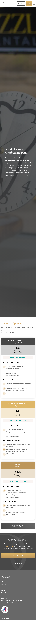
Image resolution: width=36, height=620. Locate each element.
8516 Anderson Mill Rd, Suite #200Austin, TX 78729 (13, 602)
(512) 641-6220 (8, 546)
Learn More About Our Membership (18, 526)
